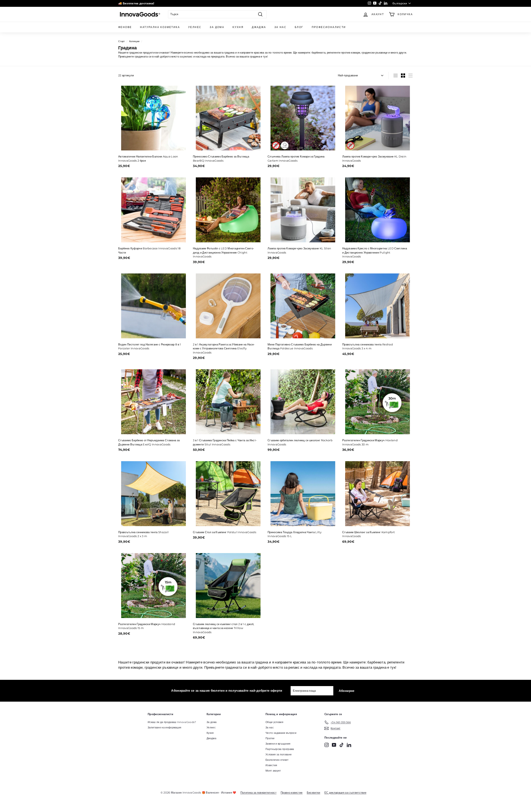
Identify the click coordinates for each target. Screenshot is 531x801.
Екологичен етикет (277, 759)
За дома (217, 27)
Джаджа (259, 27)
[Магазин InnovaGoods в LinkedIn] (349, 745)
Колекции (134, 41)
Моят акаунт (273, 770)
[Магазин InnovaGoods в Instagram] (326, 745)
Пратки (270, 738)
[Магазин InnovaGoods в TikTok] (341, 745)
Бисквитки (313, 792)
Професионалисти (329, 27)
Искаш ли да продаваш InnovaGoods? (172, 722)
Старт (121, 41)
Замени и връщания (278, 743)
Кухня (238, 27)
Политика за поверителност (258, 792)
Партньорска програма (280, 749)
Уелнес (194, 27)
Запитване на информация (164, 727)
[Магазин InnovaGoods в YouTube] (334, 745)
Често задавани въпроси (281, 732)
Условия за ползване (279, 754)
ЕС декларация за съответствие (345, 792)
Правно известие (292, 792)
